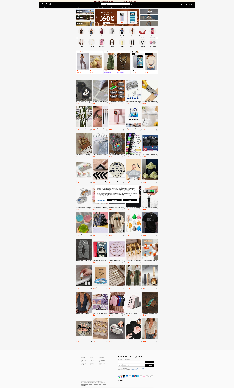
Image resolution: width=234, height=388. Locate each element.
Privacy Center (83, 381)
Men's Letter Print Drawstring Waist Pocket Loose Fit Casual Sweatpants (84, 260)
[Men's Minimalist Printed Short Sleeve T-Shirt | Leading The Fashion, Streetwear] (117, 222)
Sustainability (83, 357)
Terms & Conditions (100, 382)
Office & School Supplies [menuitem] (183, 7)
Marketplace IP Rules (84, 384)
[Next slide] (138, 17)
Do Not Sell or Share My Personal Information (88, 382)
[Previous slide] (96, 17)
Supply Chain (83, 360)
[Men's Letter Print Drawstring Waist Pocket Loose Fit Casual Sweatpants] (84, 249)
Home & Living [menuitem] (96, 7)
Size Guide (92, 363)
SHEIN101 (83, 364)
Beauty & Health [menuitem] (112, 7)
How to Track (92, 361)
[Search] (131, 4)
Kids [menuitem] (68, 7)
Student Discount (84, 363)
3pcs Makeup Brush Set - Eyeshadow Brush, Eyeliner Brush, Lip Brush (100, 128)
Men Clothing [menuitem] (76, 7)
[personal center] (182, 4)
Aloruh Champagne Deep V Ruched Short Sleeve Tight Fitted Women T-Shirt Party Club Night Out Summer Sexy (150, 339)
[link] (78, 1)
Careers (82, 361)
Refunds (91, 358)
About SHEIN (83, 355)
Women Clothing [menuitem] (58, 7)
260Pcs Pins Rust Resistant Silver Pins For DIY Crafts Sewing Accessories (133, 101)
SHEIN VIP (92, 364)
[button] (189, 4)
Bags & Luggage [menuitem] (127, 7)
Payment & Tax (101, 357)
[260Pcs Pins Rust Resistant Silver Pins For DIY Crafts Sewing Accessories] (133, 90)
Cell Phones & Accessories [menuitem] (150, 7)
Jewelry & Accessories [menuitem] (104, 7)
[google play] (141, 357)
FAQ (100, 364)
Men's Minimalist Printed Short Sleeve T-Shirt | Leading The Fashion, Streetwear (117, 234)
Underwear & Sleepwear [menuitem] (87, 7)
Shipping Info (92, 355)
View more (116, 347)
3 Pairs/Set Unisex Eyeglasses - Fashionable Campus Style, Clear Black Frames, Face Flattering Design (84, 339)
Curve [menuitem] (71, 7)
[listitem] (84, 92)
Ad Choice (104, 384)
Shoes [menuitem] (81, 7)
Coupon (100, 361)
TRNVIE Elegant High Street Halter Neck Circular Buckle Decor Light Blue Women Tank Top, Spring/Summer (84, 313)
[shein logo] (46, 4)
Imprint (100, 384)
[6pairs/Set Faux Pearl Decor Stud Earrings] (117, 275)
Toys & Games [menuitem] (163, 7)
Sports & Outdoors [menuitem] (134, 7)
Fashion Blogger (84, 358)
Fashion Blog (83, 366)
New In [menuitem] (49, 7)
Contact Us (101, 355)
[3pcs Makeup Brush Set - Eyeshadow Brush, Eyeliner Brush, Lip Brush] (100, 116)
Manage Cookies (99, 381)
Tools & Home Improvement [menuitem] (173, 7)
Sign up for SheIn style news (124, 359)
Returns (91, 357)
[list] (127, 356)
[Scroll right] (191, 7)
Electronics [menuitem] (158, 7)
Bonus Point (101, 358)
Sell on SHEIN (92, 366)
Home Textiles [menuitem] (141, 7)
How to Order (92, 360)
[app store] (139, 357)
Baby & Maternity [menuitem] (119, 7)
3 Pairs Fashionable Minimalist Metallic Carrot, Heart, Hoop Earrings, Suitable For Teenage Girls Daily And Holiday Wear (100, 339)
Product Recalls (102, 360)
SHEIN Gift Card (102, 363)
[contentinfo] (136, 376)
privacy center (134, 369)
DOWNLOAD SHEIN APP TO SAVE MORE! (145, 354)
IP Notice (90, 384)
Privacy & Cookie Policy (141, 368)
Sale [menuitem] (53, 7)
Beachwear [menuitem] (64, 7)
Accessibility (96, 384)
